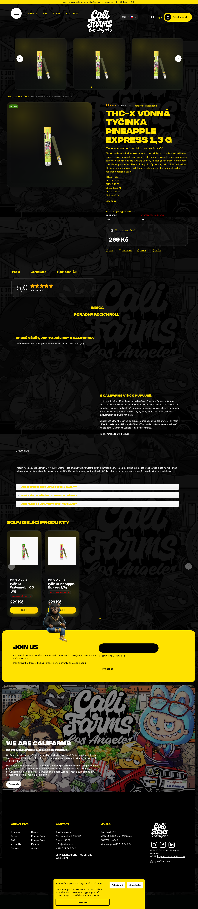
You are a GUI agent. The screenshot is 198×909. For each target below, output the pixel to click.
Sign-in (34, 832)
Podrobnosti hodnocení (145, 105)
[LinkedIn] (172, 845)
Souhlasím (135, 885)
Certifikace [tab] (38, 272)
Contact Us (17, 848)
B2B (45, 13)
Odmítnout (117, 885)
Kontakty (72, 13)
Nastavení (82, 902)
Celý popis (111, 201)
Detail (24, 610)
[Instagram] (154, 845)
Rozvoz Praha (38, 836)
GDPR (153, 856)
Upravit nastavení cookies (172, 856)
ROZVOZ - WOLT (109, 840)
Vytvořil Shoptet (162, 861)
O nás (56, 13)
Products (15, 832)
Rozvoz (32, 13)
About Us (16, 844)
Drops (14, 836)
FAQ (13, 840)
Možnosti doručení (124, 230)
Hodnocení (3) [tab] (67, 272)
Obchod (35, 848)
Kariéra (35, 844)
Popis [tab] (16, 272)
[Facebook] (163, 845)
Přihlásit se (107, 668)
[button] (91, 87)
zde (102, 895)
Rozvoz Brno (38, 840)
